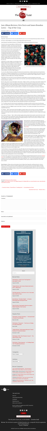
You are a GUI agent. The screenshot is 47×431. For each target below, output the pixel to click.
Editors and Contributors (17, 402)
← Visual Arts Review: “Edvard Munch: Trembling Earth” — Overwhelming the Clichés (17, 187)
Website (3, 221)
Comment (3, 198)
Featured (7, 179)
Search (23, 270)
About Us (14, 395)
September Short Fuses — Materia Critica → (37, 189)
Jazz (9, 179)
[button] (23, 7)
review (27, 126)
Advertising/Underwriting (17, 397)
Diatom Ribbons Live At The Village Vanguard (13, 181)
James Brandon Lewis (35, 181)
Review (14, 179)
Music (12, 179)
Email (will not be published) (7, 216)
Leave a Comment (12, 30)
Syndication (14, 399)
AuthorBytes (33, 428)
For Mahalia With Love (26, 181)
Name (2, 211)
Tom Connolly (15, 368)
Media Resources (15, 401)
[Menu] (23, 20)
